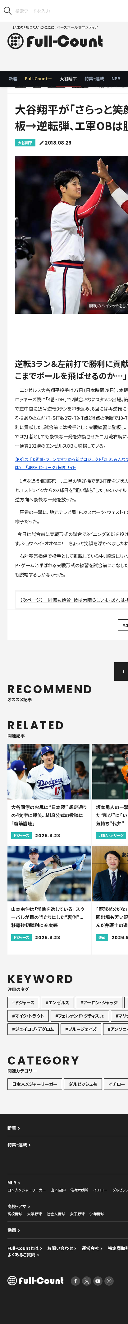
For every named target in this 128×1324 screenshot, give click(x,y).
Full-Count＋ (38, 78)
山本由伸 (58, 1189)
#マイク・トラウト (28, 1016)
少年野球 (96, 1213)
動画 (11, 1230)
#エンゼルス (57, 1002)
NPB (116, 78)
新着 (13, 78)
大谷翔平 (68, 78)
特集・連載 (94, 78)
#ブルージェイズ (81, 1029)
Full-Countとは (23, 1248)
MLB (11, 1182)
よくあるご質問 (21, 1254)
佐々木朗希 (79, 1189)
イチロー (100, 1189)
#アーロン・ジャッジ (99, 1002)
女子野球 (77, 1213)
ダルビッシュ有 (83, 1084)
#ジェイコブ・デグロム (33, 1029)
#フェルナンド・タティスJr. (79, 1016)
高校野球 (14, 1213)
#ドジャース (23, 1002)
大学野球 (34, 1213)
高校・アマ (16, 1206)
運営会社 (90, 1248)
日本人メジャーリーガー (34, 1084)
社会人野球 (56, 1213)
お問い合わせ (60, 1248)
